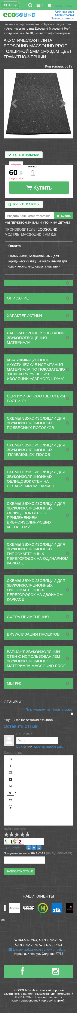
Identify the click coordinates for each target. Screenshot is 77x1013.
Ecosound (47, 229)
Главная (9, 24)
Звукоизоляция (29, 24)
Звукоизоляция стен (57, 24)
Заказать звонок (62, 18)
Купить (42, 187)
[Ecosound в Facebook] (22, 973)
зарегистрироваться (49, 746)
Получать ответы (17, 853)
